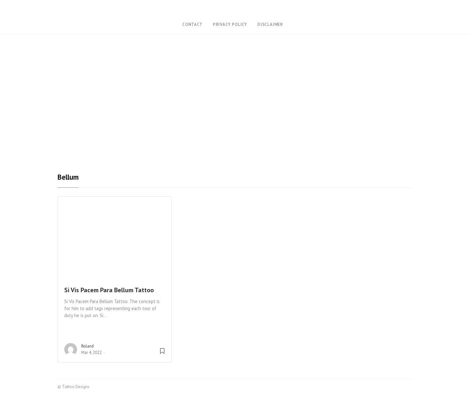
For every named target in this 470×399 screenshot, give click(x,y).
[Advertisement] (235, 126)
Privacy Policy (230, 24)
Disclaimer (270, 24)
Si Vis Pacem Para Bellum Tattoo (109, 290)
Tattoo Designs (235, 10)
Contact (192, 24)
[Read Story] (162, 353)
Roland (87, 346)
